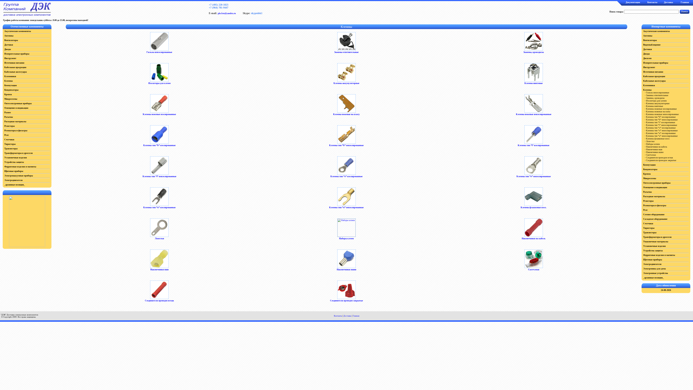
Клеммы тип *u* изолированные (159, 207)
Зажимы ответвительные (346, 52)
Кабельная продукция (15, 67)
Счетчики (9, 139)
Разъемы (8, 117)
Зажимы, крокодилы (533, 52)
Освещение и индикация (16, 108)
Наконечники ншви (346, 269)
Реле (6, 135)
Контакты (652, 2)
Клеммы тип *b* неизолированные (346, 145)
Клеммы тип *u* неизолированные (346, 207)
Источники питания (14, 63)
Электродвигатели (13, 180)
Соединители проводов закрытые (346, 300)
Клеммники (10, 76)
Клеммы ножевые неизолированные (533, 114)
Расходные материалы (15, 121)
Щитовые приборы (13, 171)
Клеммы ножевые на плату (346, 114)
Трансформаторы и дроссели (18, 153)
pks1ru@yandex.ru (227, 13)
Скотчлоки (533, 269)
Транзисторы (11, 148)
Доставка (668, 2)
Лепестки (159, 238)
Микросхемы (10, 99)
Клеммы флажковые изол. (533, 207)
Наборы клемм (346, 238)
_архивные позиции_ (14, 184)
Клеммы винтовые (533, 83)
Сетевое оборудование (653, 214)
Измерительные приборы (16, 54)
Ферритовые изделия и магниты (20, 166)
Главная (685, 2)
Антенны (8, 35)
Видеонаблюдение (652, 45)
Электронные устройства (655, 273)
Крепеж (8, 94)
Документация (633, 2)
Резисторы (9, 126)
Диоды (7, 49)
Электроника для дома (654, 268)
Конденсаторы (11, 90)
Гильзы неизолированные (159, 52)
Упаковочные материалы (655, 241)
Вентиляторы (11, 40)
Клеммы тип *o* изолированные (346, 176)
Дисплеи (647, 58)
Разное (7, 112)
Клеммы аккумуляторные (346, 83)
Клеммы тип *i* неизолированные (159, 176)
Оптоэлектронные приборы (18, 103)
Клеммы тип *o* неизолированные (534, 176)
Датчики (8, 45)
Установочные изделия (15, 157)
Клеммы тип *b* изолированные (159, 145)
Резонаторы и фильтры (15, 130)
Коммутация (10, 85)
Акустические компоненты (17, 31)
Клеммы (8, 81)
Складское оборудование (655, 219)
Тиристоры (10, 144)
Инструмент (10, 58)
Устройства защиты (14, 162)
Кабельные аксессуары (15, 72)
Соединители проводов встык (159, 300)
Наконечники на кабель (533, 238)
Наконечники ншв (159, 269)
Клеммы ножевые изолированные (159, 114)
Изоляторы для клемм (159, 83)
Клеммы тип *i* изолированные (533, 145)
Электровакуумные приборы (18, 175)
